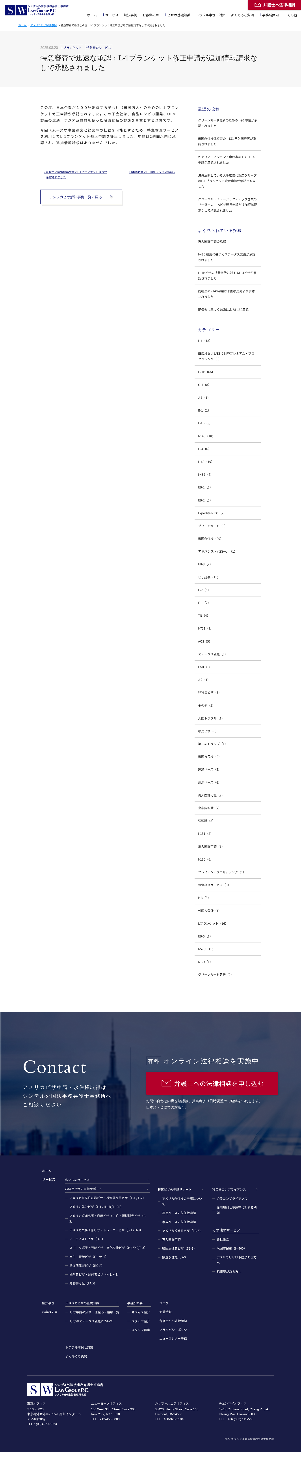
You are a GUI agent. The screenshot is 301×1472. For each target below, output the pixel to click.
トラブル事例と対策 (79, 1347)
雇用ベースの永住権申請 (179, 1213)
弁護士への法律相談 (173, 1321)
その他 (292, 15)
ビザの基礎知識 (178, 15)
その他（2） (206, 705)
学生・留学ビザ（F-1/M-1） (88, 1256)
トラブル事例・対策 (210, 15)
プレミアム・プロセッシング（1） (222, 872)
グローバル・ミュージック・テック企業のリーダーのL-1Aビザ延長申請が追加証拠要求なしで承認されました (227, 204)
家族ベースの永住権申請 (179, 1222)
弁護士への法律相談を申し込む (219, 1083)
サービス (112, 15)
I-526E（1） (206, 949)
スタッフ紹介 (141, 1321)
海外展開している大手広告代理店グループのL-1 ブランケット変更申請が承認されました (227, 180)
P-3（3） (204, 897)
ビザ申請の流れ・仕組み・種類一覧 (94, 1312)
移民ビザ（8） (208, 731)
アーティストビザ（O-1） (87, 1239)
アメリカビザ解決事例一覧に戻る (75, 196)
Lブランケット (71, 47)
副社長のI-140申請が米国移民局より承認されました (226, 294)
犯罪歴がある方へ (229, 1271)
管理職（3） (206, 820)
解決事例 (130, 15)
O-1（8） (204, 384)
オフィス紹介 (141, 1312)
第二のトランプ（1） (213, 744)
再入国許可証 (171, 1239)
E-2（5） (204, 590)
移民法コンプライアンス (229, 1189)
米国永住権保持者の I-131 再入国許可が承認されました (227, 141)
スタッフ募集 (141, 1330)
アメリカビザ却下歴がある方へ (236, 1260)
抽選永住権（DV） (175, 1257)
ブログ (164, 1303)
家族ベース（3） (209, 769)
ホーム (92, 15)
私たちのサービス (77, 1180)
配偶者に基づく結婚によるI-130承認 (223, 309)
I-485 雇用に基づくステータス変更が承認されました (226, 257)
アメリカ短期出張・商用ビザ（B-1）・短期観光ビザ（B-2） (108, 1218)
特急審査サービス (98, 47)
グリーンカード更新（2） (216, 974)
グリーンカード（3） (212, 526)
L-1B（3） (205, 423)
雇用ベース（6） (209, 782)
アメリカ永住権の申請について (182, 1201)
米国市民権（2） (209, 756)
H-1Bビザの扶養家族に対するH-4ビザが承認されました (227, 275)
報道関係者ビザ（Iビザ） (86, 1265)
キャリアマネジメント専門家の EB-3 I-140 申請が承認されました (227, 159)
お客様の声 (150, 15)
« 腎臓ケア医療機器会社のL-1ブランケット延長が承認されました (75, 174)
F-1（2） (204, 602)
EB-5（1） (205, 936)
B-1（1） (204, 410)
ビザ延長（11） (209, 577)
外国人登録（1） (209, 910)
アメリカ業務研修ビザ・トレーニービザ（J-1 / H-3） (106, 1230)
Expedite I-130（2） (212, 513)
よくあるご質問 (242, 15)
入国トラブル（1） (211, 718)
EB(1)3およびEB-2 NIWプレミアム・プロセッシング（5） (226, 356)
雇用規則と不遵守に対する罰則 (237, 1210)
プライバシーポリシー (174, 1329)
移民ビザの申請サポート (175, 1189)
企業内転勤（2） (209, 808)
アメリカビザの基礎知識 (82, 1303)
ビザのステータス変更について (91, 1321)
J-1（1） (204, 397)
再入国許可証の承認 (212, 241)
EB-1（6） (205, 487)
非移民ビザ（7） (209, 692)
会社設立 (223, 1239)
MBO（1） (205, 962)
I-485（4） (205, 474)
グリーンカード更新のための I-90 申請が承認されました (227, 123)
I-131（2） (205, 833)
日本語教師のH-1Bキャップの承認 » (152, 172)
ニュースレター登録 (173, 1338)
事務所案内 (270, 15)
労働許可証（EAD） (83, 1283)
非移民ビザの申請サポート (83, 1189)
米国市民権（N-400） (232, 1248)
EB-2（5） (205, 500)
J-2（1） (204, 679)
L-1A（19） (206, 461)
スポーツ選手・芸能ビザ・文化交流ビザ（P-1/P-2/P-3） (108, 1247)
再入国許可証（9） (211, 795)
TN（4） (204, 615)
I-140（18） (206, 436)
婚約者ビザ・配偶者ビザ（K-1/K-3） (94, 1274)
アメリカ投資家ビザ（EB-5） (182, 1230)
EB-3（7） (205, 564)
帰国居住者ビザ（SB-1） (179, 1248)
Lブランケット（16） (213, 923)
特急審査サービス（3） (214, 885)
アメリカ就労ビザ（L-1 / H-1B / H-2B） (96, 1206)
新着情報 (165, 1312)
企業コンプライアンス (232, 1198)
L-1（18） (205, 340)
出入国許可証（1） (211, 846)
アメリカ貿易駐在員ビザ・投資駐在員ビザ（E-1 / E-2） (107, 1198)
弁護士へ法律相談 (279, 4)
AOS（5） (205, 641)
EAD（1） (205, 667)
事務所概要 (135, 1303)
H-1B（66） (206, 372)
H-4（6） (204, 449)
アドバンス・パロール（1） (217, 551)
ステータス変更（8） (213, 654)
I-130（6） (205, 859)
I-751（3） (205, 628)
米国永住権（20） (210, 538)
